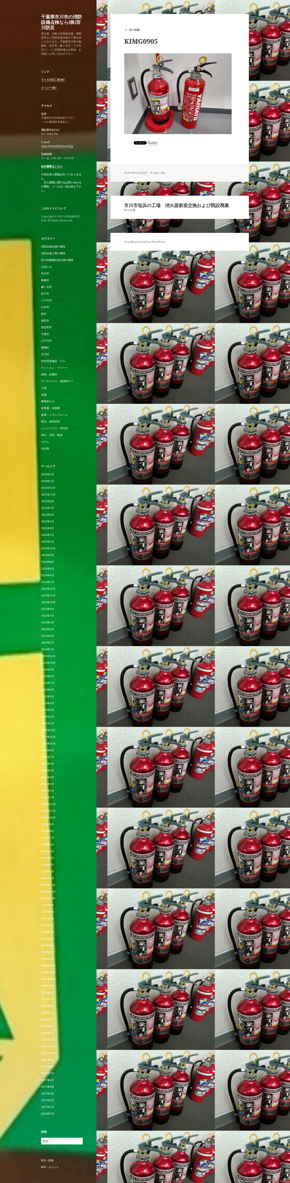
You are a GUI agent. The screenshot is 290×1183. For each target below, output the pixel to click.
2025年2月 (47, 535)
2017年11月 (48, 1046)
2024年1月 (47, 582)
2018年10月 (48, 979)
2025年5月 (47, 521)
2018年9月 (47, 986)
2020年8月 (47, 831)
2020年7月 (47, 838)
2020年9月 (47, 824)
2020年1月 (47, 878)
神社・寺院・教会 (52, 435)
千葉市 (45, 334)
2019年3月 (47, 945)
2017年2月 (47, 1100)
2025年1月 (47, 541)
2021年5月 (47, 770)
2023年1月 (47, 649)
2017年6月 (47, 1080)
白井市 (45, 307)
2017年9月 (47, 1060)
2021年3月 (47, 784)
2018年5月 (47, 1013)
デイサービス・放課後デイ (57, 381)
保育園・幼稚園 (50, 408)
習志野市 (46, 327)
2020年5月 (47, 851)
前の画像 (134, 30)
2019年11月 (48, 891)
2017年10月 (48, 1053)
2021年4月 (47, 777)
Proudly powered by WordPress (144, 242)
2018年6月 (47, 1006)
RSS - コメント (50, 1167)
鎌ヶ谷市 (46, 287)
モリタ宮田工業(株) (53, 79)
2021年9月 (47, 750)
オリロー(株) (49, 88)
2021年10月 (48, 743)
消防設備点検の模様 (53, 246)
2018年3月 (47, 1019)
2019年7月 (47, 918)
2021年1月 (47, 797)
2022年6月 (47, 690)
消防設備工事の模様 (53, 253)
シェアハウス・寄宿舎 (54, 428)
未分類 (45, 448)
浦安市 (45, 320)
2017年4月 (47, 1087)
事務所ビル (48, 401)
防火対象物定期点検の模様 (57, 260)
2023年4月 (47, 629)
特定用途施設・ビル (53, 361)
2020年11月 (48, 811)
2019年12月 (48, 885)
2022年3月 (47, 710)
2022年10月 (48, 663)
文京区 (45, 354)
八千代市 (46, 300)
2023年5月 (47, 622)
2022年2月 (47, 716)
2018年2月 (47, 1026)
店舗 (43, 394)
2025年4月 (47, 528)
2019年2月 (47, 952)
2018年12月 (48, 965)
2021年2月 (47, 790)
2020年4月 (47, 858)
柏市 (43, 314)
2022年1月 (47, 723)
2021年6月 (47, 764)
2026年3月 (47, 474)
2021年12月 (48, 730)
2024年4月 (47, 575)
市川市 (45, 273)
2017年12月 (48, 1039)
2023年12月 (48, 589)
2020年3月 (47, 865)
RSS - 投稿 (47, 1160)
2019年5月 (47, 932)
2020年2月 (47, 871)
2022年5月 (47, 696)
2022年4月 (47, 703)
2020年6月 (47, 844)
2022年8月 (47, 676)
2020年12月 (48, 804)
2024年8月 (47, 562)
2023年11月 (48, 595)
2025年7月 (47, 508)
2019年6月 (47, 925)
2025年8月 (47, 501)
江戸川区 (46, 341)
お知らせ (46, 267)
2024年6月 (47, 568)
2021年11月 (48, 737)
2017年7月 (47, 1073)
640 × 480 (159, 173)
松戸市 (45, 293)
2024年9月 (47, 555)
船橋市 (45, 280)
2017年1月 (47, 1107)
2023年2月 (47, 642)
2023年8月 (47, 609)
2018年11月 (48, 972)
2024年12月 (48, 548)
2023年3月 (47, 636)
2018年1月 (47, 1033)
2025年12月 (48, 488)
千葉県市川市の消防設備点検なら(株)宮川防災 (61, 21)
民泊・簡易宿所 (50, 421)
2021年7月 (47, 757)
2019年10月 (48, 898)
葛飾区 (45, 347)
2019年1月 (47, 959)
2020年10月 (48, 817)
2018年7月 (47, 999)
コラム (45, 442)
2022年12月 (48, 656)
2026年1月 (47, 481)
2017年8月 (47, 1066)
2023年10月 (48, 602)
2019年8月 (47, 912)
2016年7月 (47, 1114)
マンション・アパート (54, 367)
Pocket (152, 142)
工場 (43, 388)
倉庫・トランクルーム (54, 415)
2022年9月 (47, 669)
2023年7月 (47, 615)
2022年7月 (47, 683)
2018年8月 (47, 992)
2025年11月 (48, 494)
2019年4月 (47, 939)
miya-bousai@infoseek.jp (57, 146)
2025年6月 (47, 515)
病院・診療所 (49, 374)
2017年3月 (47, 1093)
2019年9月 (47, 905)
